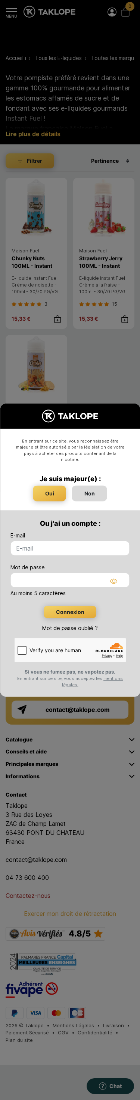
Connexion (70, 611)
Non (89, 493)
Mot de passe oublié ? (70, 627)
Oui (49, 493)
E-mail (17, 535)
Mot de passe (27, 567)
